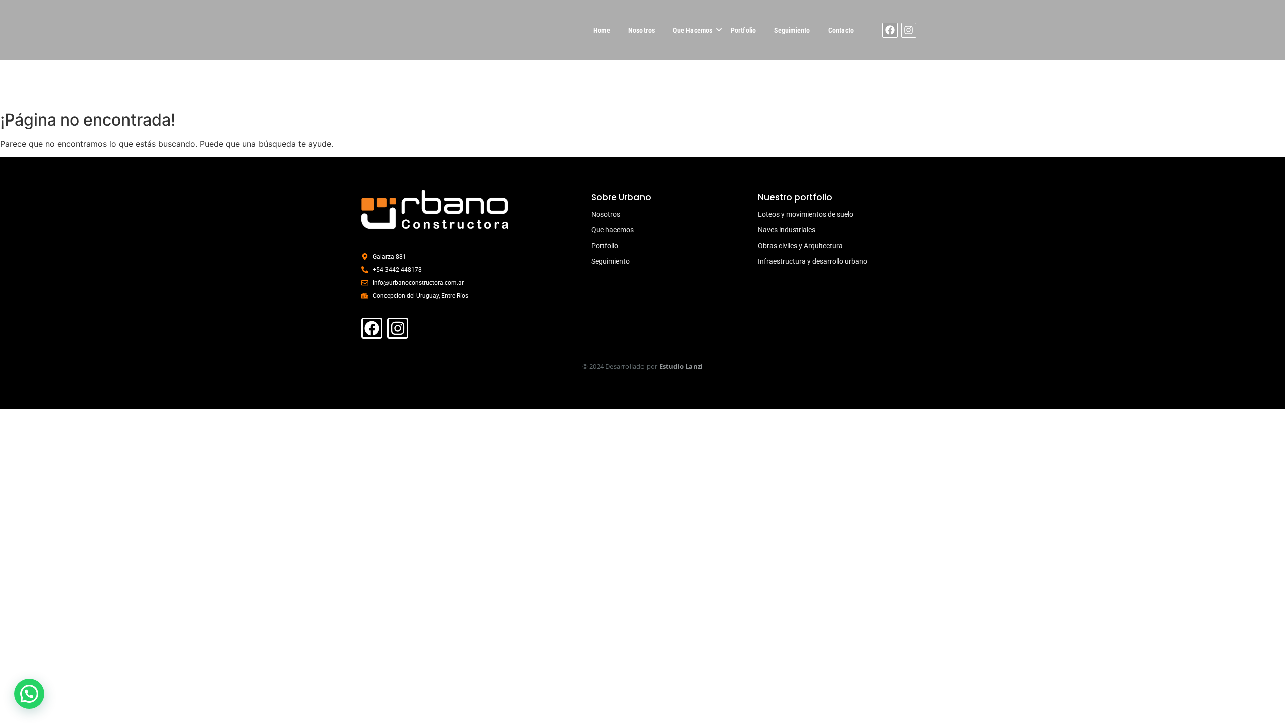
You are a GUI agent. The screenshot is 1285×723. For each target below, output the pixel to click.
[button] (29, 694)
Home (601, 30)
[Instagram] (908, 30)
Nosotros (641, 30)
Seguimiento (792, 30)
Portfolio (743, 30)
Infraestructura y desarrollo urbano (812, 261)
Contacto (841, 30)
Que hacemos (612, 230)
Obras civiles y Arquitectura (800, 246)
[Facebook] (889, 30)
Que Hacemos (692, 30)
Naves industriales (786, 230)
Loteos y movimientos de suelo (805, 214)
